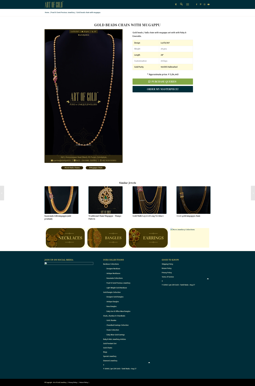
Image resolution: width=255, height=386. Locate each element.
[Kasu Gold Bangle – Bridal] (2, 193)
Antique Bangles (113, 302)
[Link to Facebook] (197, 4)
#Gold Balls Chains (72, 168)
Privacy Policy (167, 273)
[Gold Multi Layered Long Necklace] (150, 200)
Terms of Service (168, 277)
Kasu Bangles (112, 306)
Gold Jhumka (111, 320)
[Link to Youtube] (209, 4)
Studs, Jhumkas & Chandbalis (114, 316)
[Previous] (48, 199)
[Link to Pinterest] (201, 4)
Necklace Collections (111, 264)
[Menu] (187, 4)
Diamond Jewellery (110, 361)
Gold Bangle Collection (112, 292)
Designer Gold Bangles (115, 297)
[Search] (181, 4)
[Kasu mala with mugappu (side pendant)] (61, 200)
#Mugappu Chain (95, 168)
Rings (105, 352)
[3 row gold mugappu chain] (194, 200)
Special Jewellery (109, 356)
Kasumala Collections (115, 278)
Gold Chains (107, 348)
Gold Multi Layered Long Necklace (148, 216)
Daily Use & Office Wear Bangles (118, 311)
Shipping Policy (167, 264)
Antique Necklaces (113, 273)
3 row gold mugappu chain (188, 216)
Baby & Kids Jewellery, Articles (114, 339)
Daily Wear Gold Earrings (116, 335)
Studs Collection (113, 330)
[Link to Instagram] (205, 4)
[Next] (207, 199)
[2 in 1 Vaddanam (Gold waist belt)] (253, 193)
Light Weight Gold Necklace (117, 288)
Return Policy (166, 268)
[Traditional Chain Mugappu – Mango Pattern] (105, 200)
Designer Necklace (113, 269)
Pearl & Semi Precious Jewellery (118, 283)
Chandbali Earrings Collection (118, 325)
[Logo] (53, 4)
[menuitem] (181, 4)
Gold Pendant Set (109, 343)
